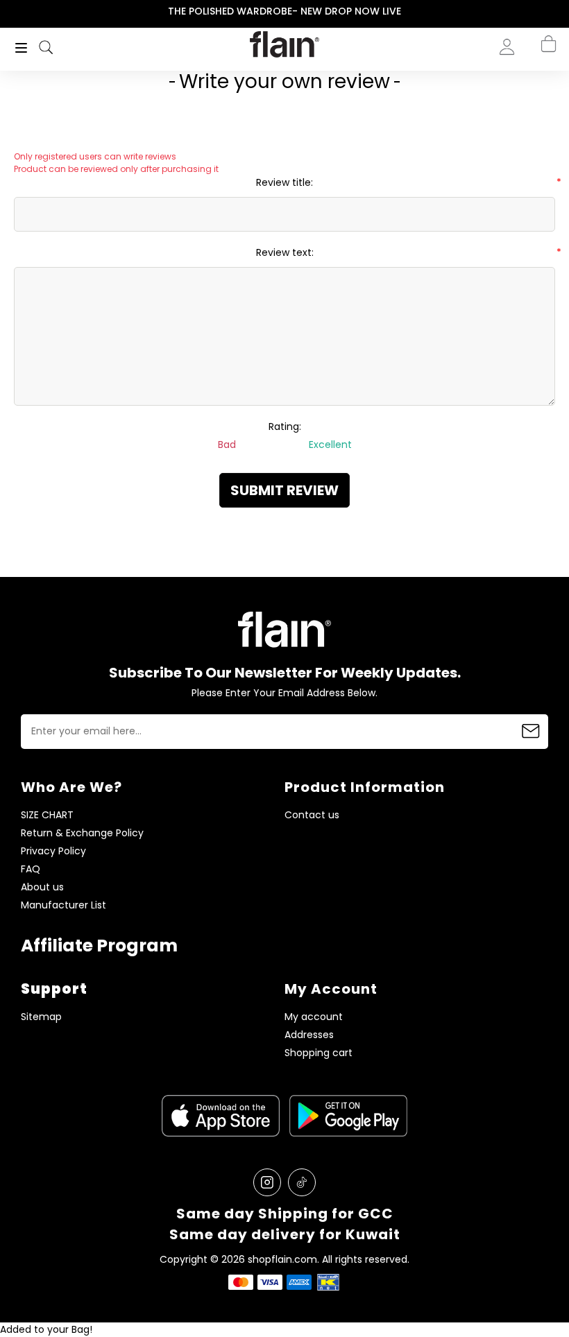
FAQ (30, 869)
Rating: (285, 426)
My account (313, 1017)
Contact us (311, 815)
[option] (284, 12)
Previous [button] (9, 11)
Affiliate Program (99, 945)
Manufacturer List (63, 905)
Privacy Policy (53, 851)
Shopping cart (318, 1053)
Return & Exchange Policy (82, 833)
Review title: (284, 182)
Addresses (309, 1035)
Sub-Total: (502, 119)
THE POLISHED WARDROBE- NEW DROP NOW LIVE (284, 11)
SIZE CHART (47, 815)
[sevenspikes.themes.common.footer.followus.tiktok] (302, 1182)
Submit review (284, 490)
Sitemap (41, 1017)
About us (42, 887)
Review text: (285, 252)
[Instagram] (267, 1182)
